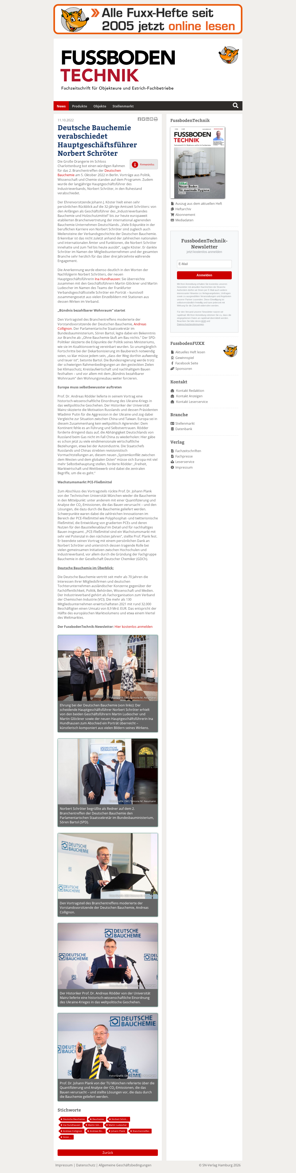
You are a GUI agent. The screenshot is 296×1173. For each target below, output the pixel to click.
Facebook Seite (186, 363)
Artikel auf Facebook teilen (140, 121)
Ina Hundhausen (107, 279)
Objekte (99, 106)
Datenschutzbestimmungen (190, 324)
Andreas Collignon (72, 1130)
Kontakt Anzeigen (189, 396)
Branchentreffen (141, 1130)
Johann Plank (118, 1130)
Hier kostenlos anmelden (134, 626)
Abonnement (185, 214)
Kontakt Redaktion (190, 390)
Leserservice (184, 462)
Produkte (79, 106)
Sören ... (67, 1137)
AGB (203, 321)
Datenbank (183, 429)
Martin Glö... (94, 1124)
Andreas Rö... (96, 1130)
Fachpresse (184, 456)
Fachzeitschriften (188, 451)
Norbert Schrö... (120, 1119)
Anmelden (204, 275)
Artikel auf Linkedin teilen (148, 121)
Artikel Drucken (156, 121)
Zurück (107, 1152)
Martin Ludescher (118, 1124)
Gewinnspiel (184, 358)
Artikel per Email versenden (152, 121)
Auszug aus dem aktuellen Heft (198, 203)
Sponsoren (183, 368)
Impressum (184, 467)
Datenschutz (85, 1165)
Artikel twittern (144, 121)
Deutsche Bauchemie (74, 1119)
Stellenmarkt (123, 106)
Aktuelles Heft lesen (190, 352)
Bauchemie (98, 1119)
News (61, 106)
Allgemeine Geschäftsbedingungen (125, 1165)
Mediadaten (184, 220)
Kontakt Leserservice (192, 401)
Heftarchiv (183, 209)
